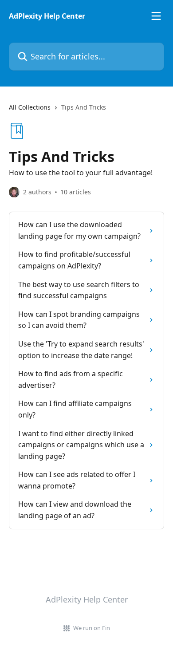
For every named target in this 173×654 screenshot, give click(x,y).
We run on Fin (91, 628)
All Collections (30, 107)
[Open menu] (156, 16)
